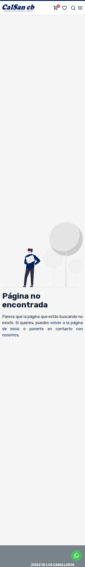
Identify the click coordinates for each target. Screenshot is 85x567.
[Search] (73, 8)
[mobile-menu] (80, 8)
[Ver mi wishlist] (65, 7)
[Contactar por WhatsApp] (76, 555)
